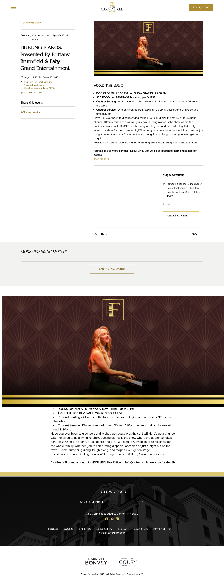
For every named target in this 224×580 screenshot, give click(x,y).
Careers (68, 529)
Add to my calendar (30, 112)
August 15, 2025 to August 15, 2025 (41, 77)
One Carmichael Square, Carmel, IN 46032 (112, 514)
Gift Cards (84, 529)
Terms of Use (140, 529)
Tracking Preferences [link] (8, 288)
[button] (39, 84)
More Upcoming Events (43, 252)
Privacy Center (162, 529)
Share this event (32, 103)
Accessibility (104, 529)
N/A (169, 204)
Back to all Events (32, 22)
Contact (53, 529)
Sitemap (122, 529)
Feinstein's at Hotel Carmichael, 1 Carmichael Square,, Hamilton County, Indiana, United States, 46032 (184, 190)
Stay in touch (112, 492)
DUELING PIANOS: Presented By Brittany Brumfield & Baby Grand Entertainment (45, 58)
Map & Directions (173, 175)
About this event (108, 85)
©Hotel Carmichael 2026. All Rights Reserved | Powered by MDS (112, 574)
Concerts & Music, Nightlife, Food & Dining (45, 37)
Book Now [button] (201, 8)
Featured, (26, 35)
